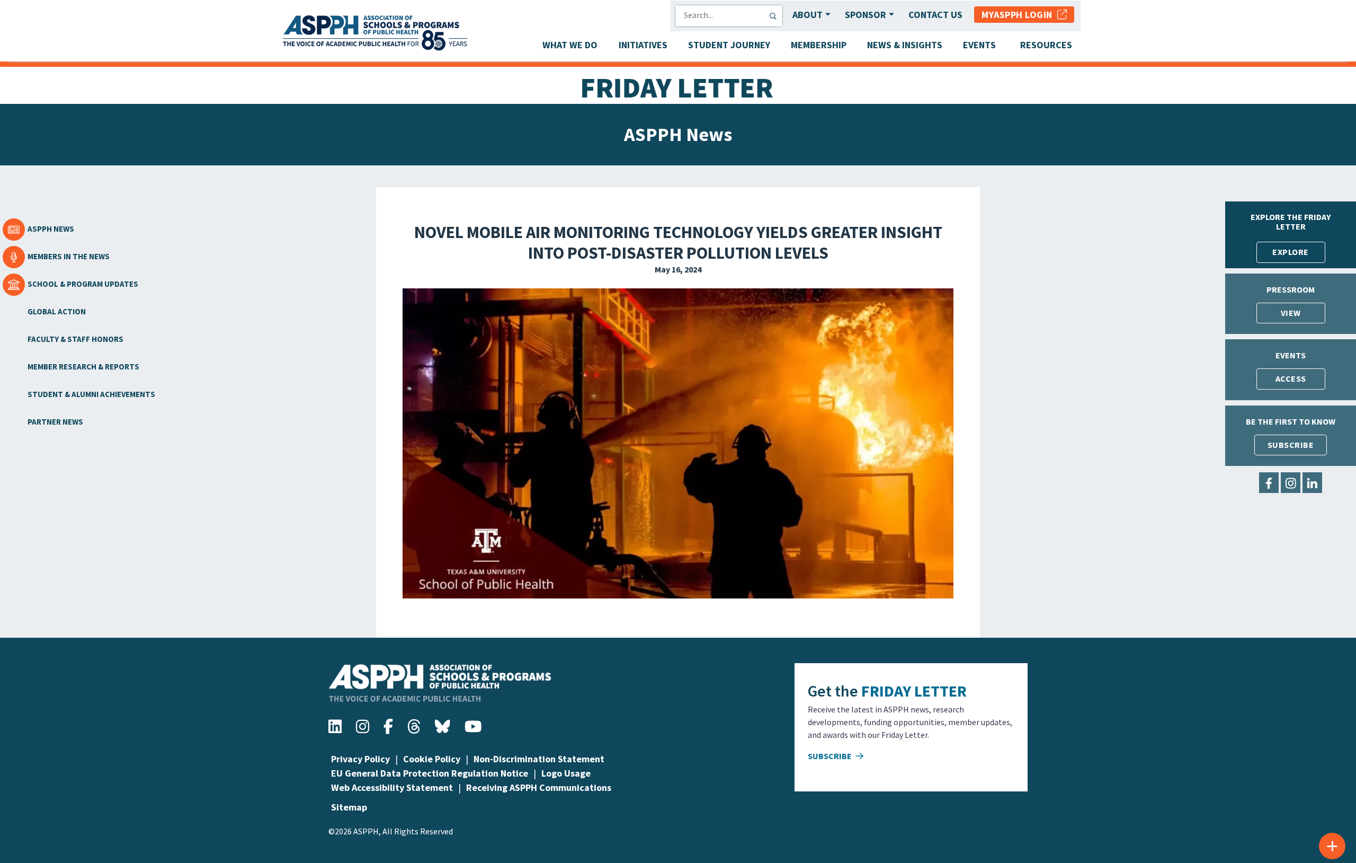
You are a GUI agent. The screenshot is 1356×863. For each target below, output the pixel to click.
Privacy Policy (360, 759)
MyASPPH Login (1019, 14)
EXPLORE (1290, 251)
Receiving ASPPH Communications (538, 787)
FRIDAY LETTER (914, 691)
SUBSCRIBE (1291, 444)
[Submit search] (775, 16)
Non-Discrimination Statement (539, 759)
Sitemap (349, 807)
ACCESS (1290, 378)
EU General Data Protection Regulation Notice (429, 773)
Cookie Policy (431, 759)
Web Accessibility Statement (392, 787)
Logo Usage (566, 773)
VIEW (1291, 312)
